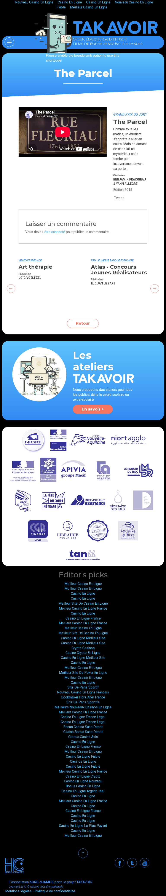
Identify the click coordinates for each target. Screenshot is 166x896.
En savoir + (93, 409)
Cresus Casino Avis (83, 737)
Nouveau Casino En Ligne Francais (83, 692)
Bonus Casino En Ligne (83, 786)
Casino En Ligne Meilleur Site (83, 638)
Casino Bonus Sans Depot (83, 732)
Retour (83, 323)
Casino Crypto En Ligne (83, 653)
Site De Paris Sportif (83, 687)
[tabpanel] (47, 268)
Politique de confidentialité (55, 891)
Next (154, 288)
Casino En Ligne (83, 593)
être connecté (54, 232)
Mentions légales (18, 891)
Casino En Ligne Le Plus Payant (83, 826)
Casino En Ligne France (83, 618)
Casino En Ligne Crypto (83, 776)
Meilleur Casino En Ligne (88, 7)
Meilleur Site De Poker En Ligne (83, 673)
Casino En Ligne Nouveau (83, 781)
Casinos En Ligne (83, 761)
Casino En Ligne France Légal (83, 717)
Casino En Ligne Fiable (83, 756)
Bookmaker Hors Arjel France (83, 697)
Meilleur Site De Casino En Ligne (83, 603)
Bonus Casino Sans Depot (83, 727)
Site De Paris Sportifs (83, 702)
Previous (11, 288)
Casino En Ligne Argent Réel (83, 791)
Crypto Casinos (83, 648)
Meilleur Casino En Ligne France (83, 608)
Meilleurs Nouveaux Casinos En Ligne (83, 707)
